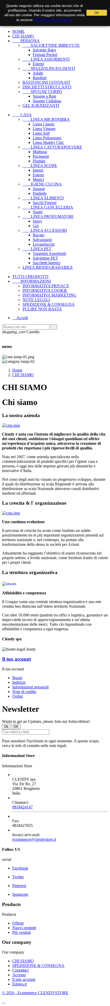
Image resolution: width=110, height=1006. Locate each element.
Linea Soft (41, 133)
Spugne (39, 189)
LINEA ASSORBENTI (46, 59)
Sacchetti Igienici (46, 263)
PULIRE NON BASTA (42, 309)
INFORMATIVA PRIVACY (46, 286)
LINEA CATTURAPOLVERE (52, 147)
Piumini (39, 161)
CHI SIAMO (23, 36)
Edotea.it (19, 984)
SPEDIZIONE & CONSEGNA (49, 304)
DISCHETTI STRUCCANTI (47, 87)
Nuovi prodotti (24, 928)
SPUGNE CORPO (42, 91)
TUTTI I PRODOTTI (30, 276)
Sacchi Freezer (45, 202)
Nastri (37, 212)
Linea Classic (43, 124)
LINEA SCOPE (40, 165)
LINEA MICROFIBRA (46, 119)
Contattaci (20, 970)
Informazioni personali (30, 687)
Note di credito (24, 691)
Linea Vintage (44, 128)
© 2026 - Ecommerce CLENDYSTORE (35, 993)
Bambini (40, 78)
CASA (22, 115)
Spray (37, 221)
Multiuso (40, 152)
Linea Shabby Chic (48, 142)
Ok (96, 13)
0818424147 (22, 807)
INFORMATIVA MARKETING (49, 295)
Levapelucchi (43, 244)
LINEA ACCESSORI (45, 230)
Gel (36, 226)
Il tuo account (16, 659)
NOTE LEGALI (36, 300)
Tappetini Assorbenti (49, 253)
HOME (18, 31)
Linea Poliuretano (47, 138)
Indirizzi (19, 682)
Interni (38, 170)
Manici (38, 179)
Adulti (38, 73)
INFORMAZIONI (31, 281)
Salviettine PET (45, 258)
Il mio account (23, 979)
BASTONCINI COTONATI (46, 82)
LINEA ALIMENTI (43, 198)
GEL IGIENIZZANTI (41, 105)
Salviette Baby (44, 50)
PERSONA (26, 41)
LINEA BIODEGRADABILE (48, 267)
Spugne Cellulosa (47, 101)
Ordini (17, 696)
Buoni (17, 678)
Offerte (18, 923)
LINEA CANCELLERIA (48, 207)
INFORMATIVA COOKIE (45, 290)
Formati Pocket (45, 54)
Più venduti (21, 932)
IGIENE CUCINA (42, 184)
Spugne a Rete (44, 96)
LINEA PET (37, 249)
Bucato (38, 235)
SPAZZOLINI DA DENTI (49, 68)
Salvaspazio (42, 239)
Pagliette (40, 193)
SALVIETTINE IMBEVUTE (51, 45)
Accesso (19, 975)
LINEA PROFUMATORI (48, 216)
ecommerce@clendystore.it (34, 839)
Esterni (38, 64)
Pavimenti (41, 156)
